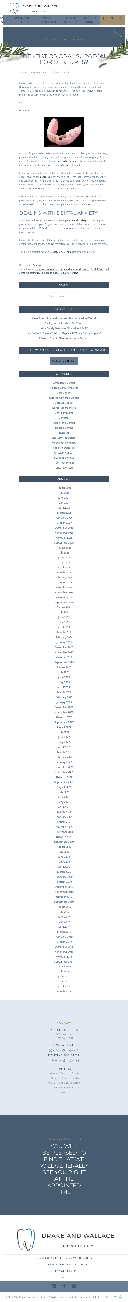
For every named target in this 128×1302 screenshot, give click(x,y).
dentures (45, 176)
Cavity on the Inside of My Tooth (64, 323)
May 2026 (64, 502)
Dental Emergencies (64, 407)
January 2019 (64, 941)
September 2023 (64, 662)
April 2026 (64, 507)
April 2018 (64, 986)
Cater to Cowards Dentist (64, 398)
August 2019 (64, 906)
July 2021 (64, 792)
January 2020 (64, 881)
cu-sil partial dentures (76, 268)
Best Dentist (64, 393)
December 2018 (64, 946)
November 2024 (64, 592)
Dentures (37, 265)
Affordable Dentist (64, 383)
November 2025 (64, 532)
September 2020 (64, 842)
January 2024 (64, 642)
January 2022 (64, 762)
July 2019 (64, 911)
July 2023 (64, 672)
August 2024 (64, 607)
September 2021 (64, 782)
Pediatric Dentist (69, 272)
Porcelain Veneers (64, 452)
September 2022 (64, 722)
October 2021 (64, 777)
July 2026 (64, 492)
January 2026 (64, 522)
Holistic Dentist (64, 427)
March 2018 (64, 991)
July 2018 (64, 971)
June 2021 (64, 797)
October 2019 (64, 896)
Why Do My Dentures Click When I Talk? (64, 328)
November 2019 (64, 891)
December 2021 (64, 767)
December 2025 (64, 527)
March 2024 (64, 632)
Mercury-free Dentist (64, 437)
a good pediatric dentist (66, 161)
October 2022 (64, 717)
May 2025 (64, 562)
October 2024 (64, 597)
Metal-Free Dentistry (64, 442)
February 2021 (64, 817)
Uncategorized (64, 467)
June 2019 (64, 916)
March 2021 (64, 812)
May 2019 (64, 921)
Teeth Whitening (64, 462)
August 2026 (64, 487)
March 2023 (64, 692)
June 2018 (64, 976)
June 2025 (64, 557)
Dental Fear (97, 268)
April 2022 (64, 747)
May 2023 (64, 682)
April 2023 (64, 687)
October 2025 (64, 537)
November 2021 (64, 772)
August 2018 (64, 966)
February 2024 (64, 637)
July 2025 (64, 552)
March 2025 (64, 572)
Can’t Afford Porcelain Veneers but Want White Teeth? (64, 318)
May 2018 (64, 981)
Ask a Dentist (64, 360)
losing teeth (36, 272)
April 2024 (64, 627)
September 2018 (64, 961)
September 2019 (64, 901)
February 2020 (64, 876)
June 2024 (64, 617)
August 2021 (64, 787)
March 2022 (64, 752)
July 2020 (64, 852)
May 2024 (64, 622)
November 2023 (64, 652)
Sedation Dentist (64, 457)
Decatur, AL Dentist (61, 251)
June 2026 (64, 497)
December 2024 (64, 587)
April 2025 (64, 567)
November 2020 (64, 832)
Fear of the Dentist (64, 422)
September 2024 (64, 602)
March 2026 (64, 512)
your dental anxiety (75, 220)
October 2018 (64, 956)
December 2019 (64, 886)
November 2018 (64, 951)
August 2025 (64, 547)
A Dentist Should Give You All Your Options (64, 338)
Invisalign (64, 432)
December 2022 (64, 707)
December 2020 (64, 827)
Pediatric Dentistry (64, 447)
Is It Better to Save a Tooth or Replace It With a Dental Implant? (64, 333)
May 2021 (64, 802)
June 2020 (64, 857)
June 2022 (64, 737)
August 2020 (64, 847)
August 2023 (64, 667)
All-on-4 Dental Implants (64, 388)
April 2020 (64, 867)
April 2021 (64, 807)
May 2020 (64, 862)
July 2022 (64, 732)
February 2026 (64, 517)
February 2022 (64, 757)
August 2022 (64, 727)
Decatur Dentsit (64, 402)
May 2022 (64, 742)
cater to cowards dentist (49, 268)
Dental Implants (64, 412)
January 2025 (64, 582)
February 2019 (64, 936)
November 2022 (64, 712)
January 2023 (64, 702)
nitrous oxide (51, 272)
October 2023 (64, 657)
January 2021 (64, 822)
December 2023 (64, 647)
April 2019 (64, 926)
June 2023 (64, 677)
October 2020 (64, 837)
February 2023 (64, 697)
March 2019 (64, 931)
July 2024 (64, 612)
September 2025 (64, 542)
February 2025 (64, 577)
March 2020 (64, 872)
